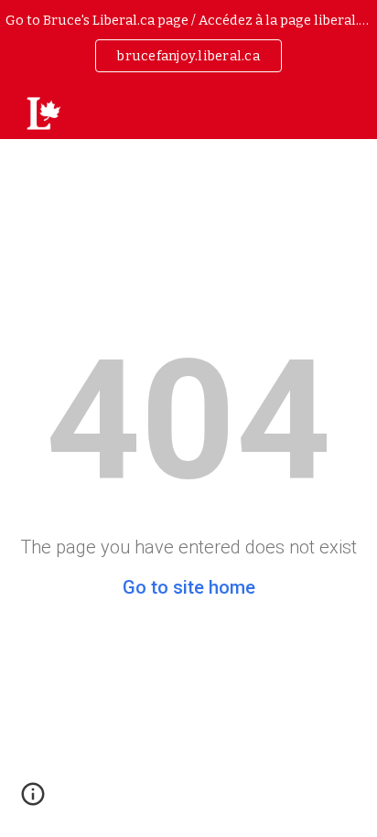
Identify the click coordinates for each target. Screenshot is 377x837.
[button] (33, 800)
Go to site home (189, 587)
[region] (188, 44)
